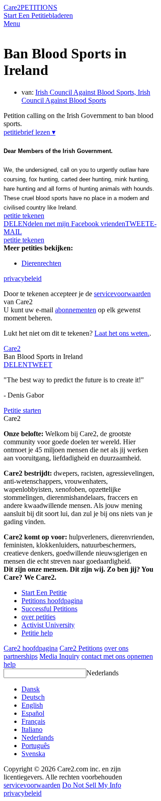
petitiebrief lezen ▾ (29, 132)
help (10, 664)
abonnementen (75, 310)
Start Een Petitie (26, 15)
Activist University (48, 625)
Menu (12, 23)
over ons (116, 648)
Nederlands (102, 673)
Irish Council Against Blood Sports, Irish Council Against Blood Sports (85, 96)
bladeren (61, 15)
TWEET (137, 224)
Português (35, 745)
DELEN (16, 364)
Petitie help (37, 633)
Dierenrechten (41, 263)
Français (33, 721)
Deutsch (33, 697)
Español (32, 713)
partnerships (21, 656)
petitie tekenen (24, 215)
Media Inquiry (59, 656)
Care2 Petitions (80, 648)
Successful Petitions (49, 609)
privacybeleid (23, 278)
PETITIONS (39, 7)
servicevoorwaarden (122, 294)
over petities (38, 617)
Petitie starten (22, 410)
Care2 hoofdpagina (31, 648)
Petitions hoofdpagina (52, 600)
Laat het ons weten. (121, 333)
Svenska (33, 753)
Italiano (31, 729)
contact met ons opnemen (117, 656)
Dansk (30, 689)
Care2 (12, 7)
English (32, 705)
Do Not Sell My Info (91, 785)
